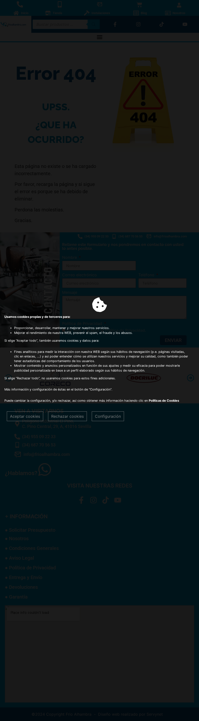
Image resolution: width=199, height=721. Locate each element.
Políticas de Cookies (164, 400)
